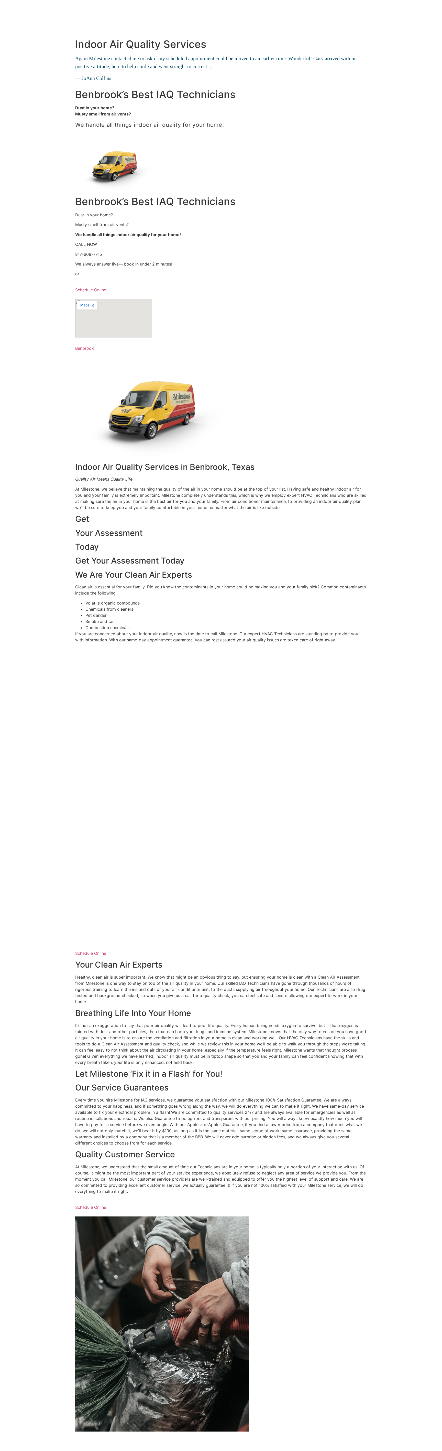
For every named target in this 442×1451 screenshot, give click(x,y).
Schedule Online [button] (90, 289)
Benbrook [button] (84, 348)
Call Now (84, 136)
